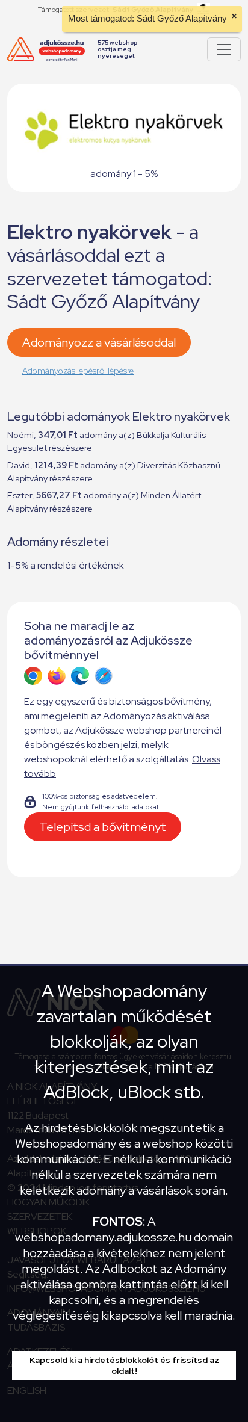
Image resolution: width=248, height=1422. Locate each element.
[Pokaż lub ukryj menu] (224, 49)
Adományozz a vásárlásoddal (99, 342)
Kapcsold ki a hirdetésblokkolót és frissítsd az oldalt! (124, 1365)
